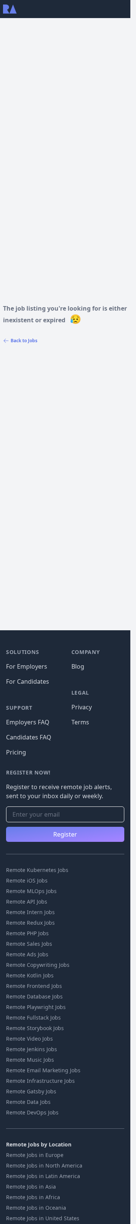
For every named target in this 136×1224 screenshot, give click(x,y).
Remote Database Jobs (34, 996)
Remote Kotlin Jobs (30, 975)
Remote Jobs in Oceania (36, 1207)
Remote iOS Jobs (27, 880)
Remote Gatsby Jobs (31, 1091)
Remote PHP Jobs (27, 933)
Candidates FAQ (28, 737)
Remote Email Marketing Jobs (43, 1070)
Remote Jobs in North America (44, 1165)
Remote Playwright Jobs (36, 1007)
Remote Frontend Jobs (34, 985)
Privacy (81, 707)
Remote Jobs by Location (38, 1144)
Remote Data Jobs (28, 1101)
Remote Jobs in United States (42, 1218)
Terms (80, 722)
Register (65, 834)
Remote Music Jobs (30, 1059)
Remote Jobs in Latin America (43, 1176)
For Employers (26, 666)
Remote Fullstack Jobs (33, 1017)
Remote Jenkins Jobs (31, 1049)
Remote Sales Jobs (29, 943)
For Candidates (27, 681)
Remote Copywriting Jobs (38, 964)
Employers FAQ (27, 722)
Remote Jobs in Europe (34, 1154)
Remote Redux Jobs (30, 922)
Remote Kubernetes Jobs (37, 869)
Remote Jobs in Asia (31, 1186)
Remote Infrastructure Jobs (40, 1080)
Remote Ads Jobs (27, 954)
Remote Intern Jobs (30, 912)
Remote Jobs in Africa (33, 1197)
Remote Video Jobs (29, 1038)
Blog (77, 666)
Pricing (16, 752)
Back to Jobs (24, 340)
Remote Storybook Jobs (35, 1028)
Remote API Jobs (26, 901)
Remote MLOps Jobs (31, 891)
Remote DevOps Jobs (32, 1112)
